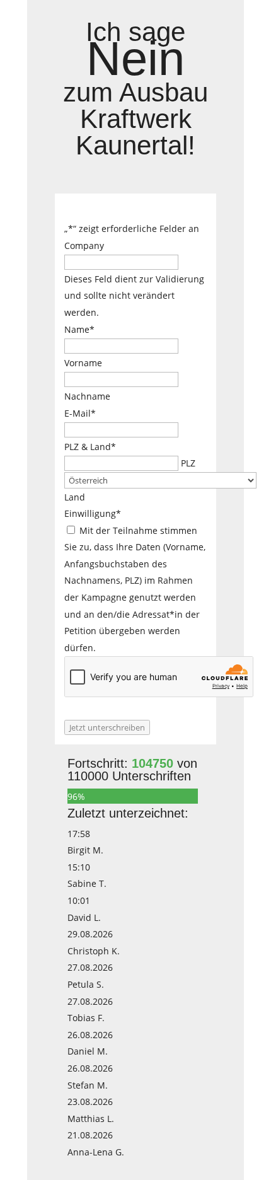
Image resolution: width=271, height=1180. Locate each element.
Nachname (87, 396)
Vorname (83, 363)
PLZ (188, 463)
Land (74, 497)
